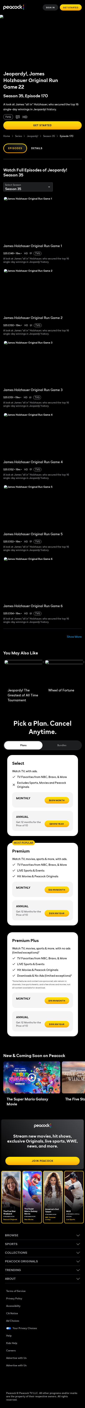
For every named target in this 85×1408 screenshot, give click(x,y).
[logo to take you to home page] (13, 7)
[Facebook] (9, 1378)
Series (18, 136)
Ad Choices (12, 1320)
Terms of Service (16, 1291)
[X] (52, 1378)
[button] (31, 1077)
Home (6, 136)
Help (9, 1335)
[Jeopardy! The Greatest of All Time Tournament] (23, 673)
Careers (11, 1350)
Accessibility (13, 1305)
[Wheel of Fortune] (64, 673)
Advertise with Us (16, 1357)
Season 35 (49, 136)
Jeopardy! (32, 136)
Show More (74, 636)
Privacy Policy (14, 1298)
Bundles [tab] (61, 745)
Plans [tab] (23, 745)
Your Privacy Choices (25, 1328)
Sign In (50, 7)
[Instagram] (41, 1378)
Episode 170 (66, 136)
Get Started (70, 7)
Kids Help (11, 1343)
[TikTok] (20, 1378)
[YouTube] (31, 1378)
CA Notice (12, 1313)
